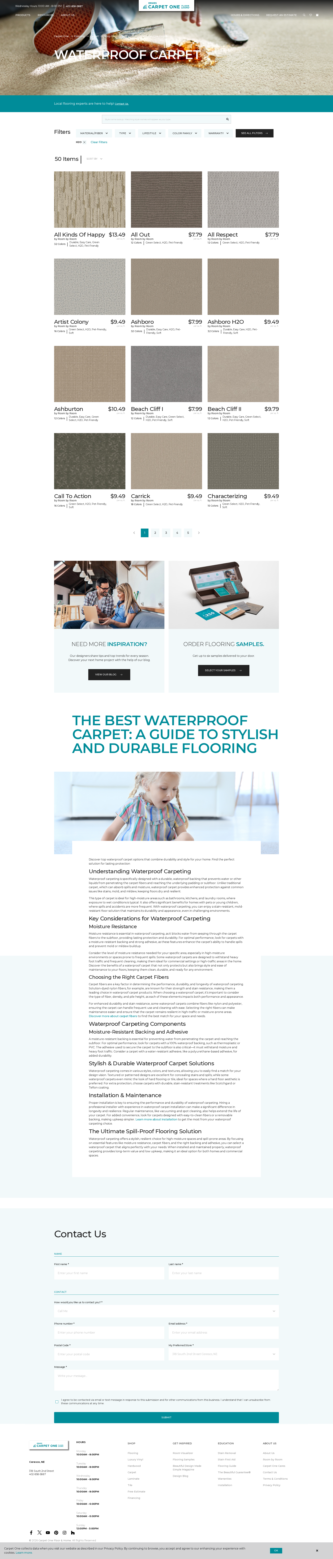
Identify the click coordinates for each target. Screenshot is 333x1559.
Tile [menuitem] (130, 1485)
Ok (276, 1550)
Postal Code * (62, 1345)
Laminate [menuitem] (133, 1478)
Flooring (79, 36)
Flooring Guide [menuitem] (227, 1465)
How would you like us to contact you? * (78, 1302)
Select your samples (220, 670)
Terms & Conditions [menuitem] (275, 1478)
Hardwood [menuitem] (134, 1465)
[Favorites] (310, 15)
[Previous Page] (134, 533)
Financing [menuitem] (134, 1498)
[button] (304, 15)
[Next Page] (199, 533)
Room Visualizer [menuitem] (183, 1453)
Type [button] (122, 133)
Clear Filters (99, 142)
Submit (166, 1417)
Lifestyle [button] (149, 133)
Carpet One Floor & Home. (55, 1540)
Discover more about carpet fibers (113, 1016)
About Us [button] (68, 15)
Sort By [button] (92, 158)
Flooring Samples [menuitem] (184, 1459)
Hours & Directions (245, 15)
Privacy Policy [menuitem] (271, 1485)
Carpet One (61, 36)
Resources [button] (46, 15)
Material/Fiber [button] (91, 133)
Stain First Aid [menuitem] (226, 1459)
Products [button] (22, 15)
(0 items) (317, 15)
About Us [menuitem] (269, 1453)
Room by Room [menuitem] (272, 1459)
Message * (60, 1367)
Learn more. (24, 1552)
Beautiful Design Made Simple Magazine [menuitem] (187, 1467)
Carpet (94, 36)
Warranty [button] (216, 133)
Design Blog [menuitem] (180, 1476)
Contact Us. (122, 103)
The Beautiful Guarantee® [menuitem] (234, 1472)
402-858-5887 (74, 6)
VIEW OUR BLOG (105, 674)
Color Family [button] (182, 133)
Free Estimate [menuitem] (136, 1491)
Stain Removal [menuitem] (227, 1453)
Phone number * (64, 1323)
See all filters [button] (252, 133)
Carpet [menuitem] (132, 1472)
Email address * (178, 1323)
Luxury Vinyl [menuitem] (135, 1459)
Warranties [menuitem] (225, 1478)
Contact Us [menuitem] (270, 1472)
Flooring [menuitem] (133, 1453)
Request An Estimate (281, 15)
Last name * (176, 1264)
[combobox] (163, 119)
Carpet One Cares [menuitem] (274, 1465)
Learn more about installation (156, 1119)
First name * (61, 1264)
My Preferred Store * (181, 1345)
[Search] (227, 119)
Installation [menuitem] (225, 1485)
